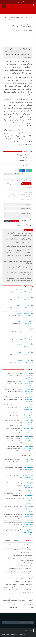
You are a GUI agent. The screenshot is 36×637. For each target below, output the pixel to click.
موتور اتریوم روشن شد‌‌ (26, 163)
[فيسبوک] (23, 170)
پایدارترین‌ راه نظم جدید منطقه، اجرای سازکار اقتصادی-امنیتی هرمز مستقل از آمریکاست (13, 516)
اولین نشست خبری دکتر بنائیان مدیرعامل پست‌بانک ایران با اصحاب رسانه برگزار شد (13, 448)
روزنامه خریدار (28, 286)
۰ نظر (14, 19)
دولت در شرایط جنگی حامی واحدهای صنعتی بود (20, 568)
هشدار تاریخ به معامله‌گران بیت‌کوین (23, 160)
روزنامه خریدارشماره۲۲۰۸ (16, 362)
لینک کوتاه (22, 174)
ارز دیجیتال (23, 179)
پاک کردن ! (8, 221)
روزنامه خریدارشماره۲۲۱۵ (16, 307)
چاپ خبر (8, 19)
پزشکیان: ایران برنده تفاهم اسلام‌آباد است (18, 239)
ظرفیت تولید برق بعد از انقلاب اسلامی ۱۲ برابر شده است (18, 571)
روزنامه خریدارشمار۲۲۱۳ (16, 323)
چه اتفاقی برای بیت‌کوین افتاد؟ (24, 155)
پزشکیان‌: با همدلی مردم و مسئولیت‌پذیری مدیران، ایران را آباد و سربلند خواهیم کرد (13, 493)
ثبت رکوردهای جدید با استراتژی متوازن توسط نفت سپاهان (18, 565)
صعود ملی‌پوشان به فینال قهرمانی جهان (19, 246)
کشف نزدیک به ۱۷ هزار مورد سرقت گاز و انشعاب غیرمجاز (18, 587)
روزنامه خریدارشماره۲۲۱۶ (16, 299)
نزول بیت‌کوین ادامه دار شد (25, 157)
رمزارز (18, 179)
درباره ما (17, 2)
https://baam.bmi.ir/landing (10, 605)
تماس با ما (11, 2)
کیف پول (14, 179)
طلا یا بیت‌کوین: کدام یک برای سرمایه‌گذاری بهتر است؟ (18, 165)
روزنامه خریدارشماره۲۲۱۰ (16, 346)
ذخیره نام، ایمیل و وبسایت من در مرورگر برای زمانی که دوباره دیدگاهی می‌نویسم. (20, 223)
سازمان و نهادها (27, 455)
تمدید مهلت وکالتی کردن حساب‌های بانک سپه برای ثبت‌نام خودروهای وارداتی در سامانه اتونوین (13, 423)
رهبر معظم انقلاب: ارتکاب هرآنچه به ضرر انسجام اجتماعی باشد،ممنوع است (13, 461)
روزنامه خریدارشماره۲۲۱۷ (23, 242)
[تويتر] (20, 170)
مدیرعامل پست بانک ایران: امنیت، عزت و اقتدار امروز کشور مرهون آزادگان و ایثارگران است (14, 430)
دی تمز (23, 630)
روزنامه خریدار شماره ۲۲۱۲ (15, 331)
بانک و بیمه (29, 369)
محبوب (16, 540)
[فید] (3, 2)
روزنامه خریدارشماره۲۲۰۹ (16, 354)
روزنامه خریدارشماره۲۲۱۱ (16, 339)
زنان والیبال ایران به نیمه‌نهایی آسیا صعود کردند (21, 563)
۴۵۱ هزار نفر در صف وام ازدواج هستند (23, 581)
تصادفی (7, 540)
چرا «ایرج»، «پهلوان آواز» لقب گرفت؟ (13, 530)
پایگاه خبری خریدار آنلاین (27, 2)
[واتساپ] (30, 170)
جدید (27, 540)
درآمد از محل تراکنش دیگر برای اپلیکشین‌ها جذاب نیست (18, 584)
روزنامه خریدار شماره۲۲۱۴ (15, 315)
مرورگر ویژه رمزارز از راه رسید (18, 25)
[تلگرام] (27, 170)
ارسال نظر (15, 221)
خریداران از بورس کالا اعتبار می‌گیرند (23, 578)
